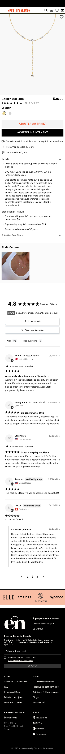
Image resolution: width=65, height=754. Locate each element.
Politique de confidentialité (20, 661)
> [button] (43, 576)
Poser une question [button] (34, 330)
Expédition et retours (13, 212)
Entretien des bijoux (12, 235)
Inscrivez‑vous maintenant (32, 4)
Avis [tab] (9, 341)
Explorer (3, 10)
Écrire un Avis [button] (34, 321)
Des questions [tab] (30, 341)
